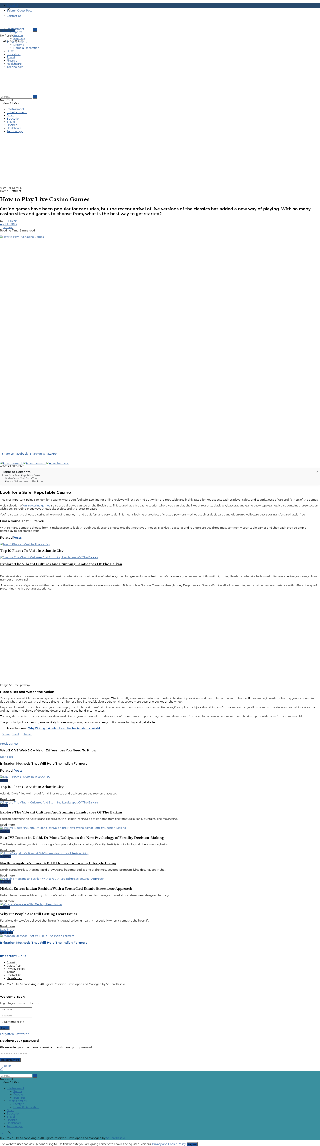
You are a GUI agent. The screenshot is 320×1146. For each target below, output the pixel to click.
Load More (7, 929)
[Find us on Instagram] (4, 9)
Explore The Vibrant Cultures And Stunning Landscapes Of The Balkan (61, 564)
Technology (15, 67)
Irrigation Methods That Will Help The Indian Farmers (43, 943)
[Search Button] (35, 30)
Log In (6, 1065)
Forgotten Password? (14, 1034)
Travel (11, 57)
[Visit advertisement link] (100, 184)
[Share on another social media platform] (1, 460)
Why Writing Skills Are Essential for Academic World (64, 728)
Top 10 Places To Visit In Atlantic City (32, 551)
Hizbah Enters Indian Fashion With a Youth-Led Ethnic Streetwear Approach (66, 889)
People (18, 35)
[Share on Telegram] (5, 456)
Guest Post (14, 965)
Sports (17, 32)
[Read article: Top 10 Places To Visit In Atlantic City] (160, 544)
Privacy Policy (16, 968)
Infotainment (15, 29)
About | (12, 5)
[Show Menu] (1, 72)
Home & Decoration (26, 48)
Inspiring (19, 38)
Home (4, 191)
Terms (11, 972)
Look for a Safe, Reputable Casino (21, 475)
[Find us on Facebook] (1, 9)
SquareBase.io (115, 984)
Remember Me (14, 1021)
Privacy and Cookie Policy (169, 1144)
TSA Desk (10, 221)
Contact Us (14, 975)
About (11, 962)
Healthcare (14, 63)
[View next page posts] (4, 570)
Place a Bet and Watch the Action (24, 481)
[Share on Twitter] (59, 453)
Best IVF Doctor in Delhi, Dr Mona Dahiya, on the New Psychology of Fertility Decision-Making (82, 838)
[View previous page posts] (1, 570)
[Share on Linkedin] (1, 456)
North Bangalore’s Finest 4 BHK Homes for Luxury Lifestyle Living (58, 863)
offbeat (16, 191)
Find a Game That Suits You (21, 478)
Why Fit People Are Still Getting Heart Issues (38, 914)
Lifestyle (18, 44)
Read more (7, 799)
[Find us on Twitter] (8, 9)
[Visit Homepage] (25, 27)
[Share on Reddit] (7, 456)
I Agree (192, 1144)
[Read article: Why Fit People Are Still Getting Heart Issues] (160, 904)
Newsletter (14, 978)
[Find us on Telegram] (12, 9)
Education (13, 54)
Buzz (10, 51)
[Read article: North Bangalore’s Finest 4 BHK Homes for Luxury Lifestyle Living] (160, 853)
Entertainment (17, 41)
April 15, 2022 (8, 224)
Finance (12, 60)
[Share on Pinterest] (3, 456)
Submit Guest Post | (20, 10)
